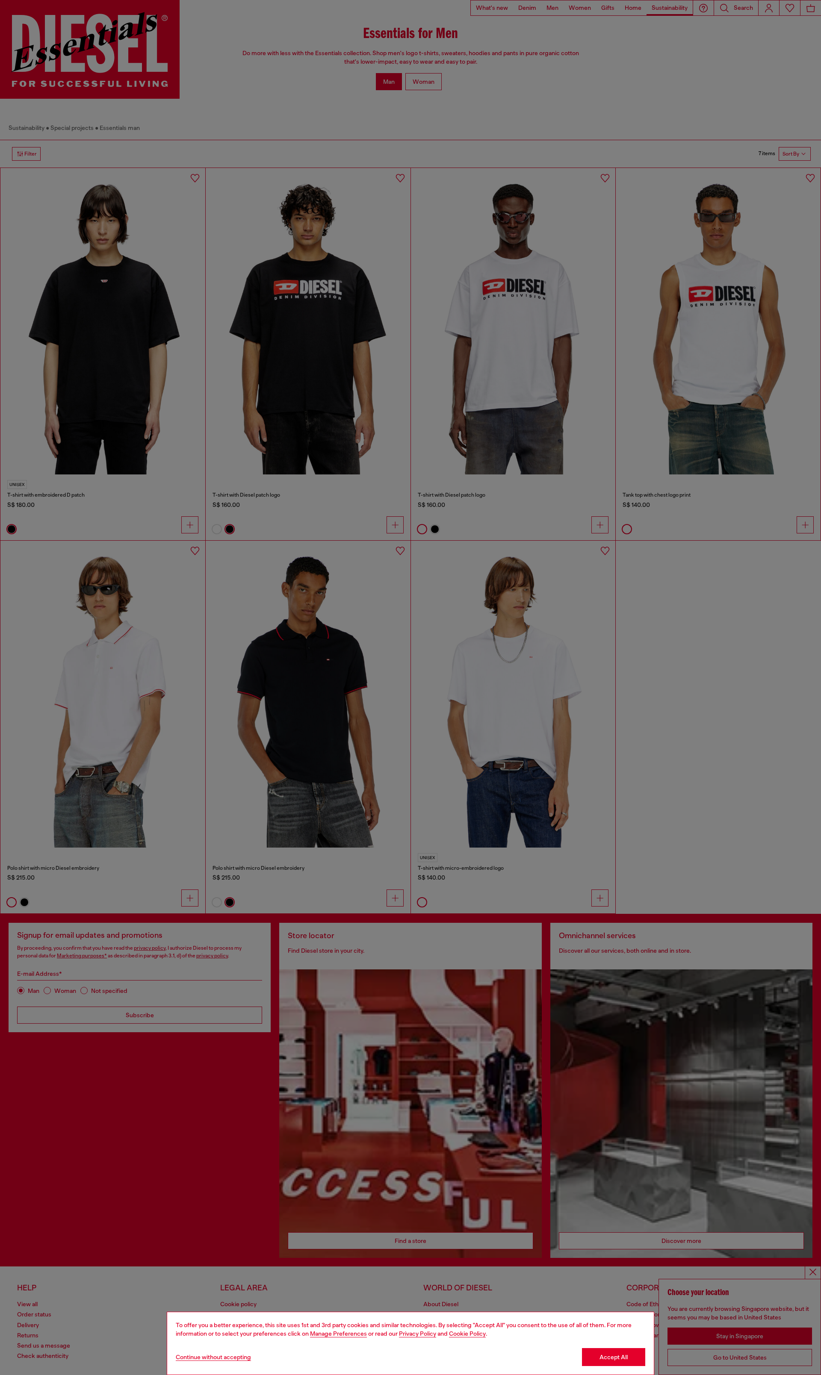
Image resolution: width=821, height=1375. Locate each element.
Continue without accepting (213, 1357)
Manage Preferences (338, 1333)
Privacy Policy (417, 1333)
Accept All (614, 1357)
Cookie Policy (467, 1333)
